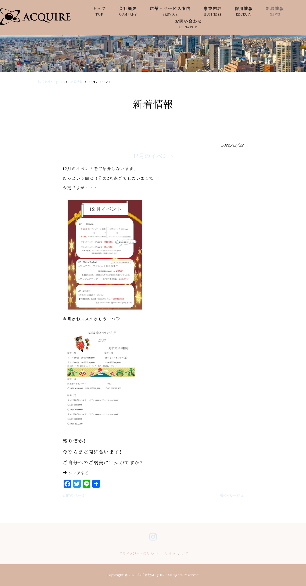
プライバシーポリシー (138, 553)
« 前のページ (74, 495)
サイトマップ (176, 553)
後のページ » (231, 495)
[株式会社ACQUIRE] (35, 23)
